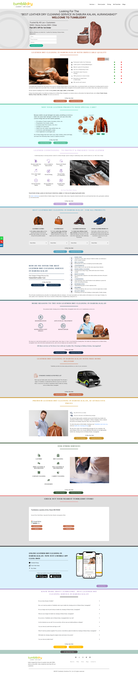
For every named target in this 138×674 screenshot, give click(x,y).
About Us (72, 661)
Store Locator (101, 4)
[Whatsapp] (79, 657)
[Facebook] (76, 657)
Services (92, 4)
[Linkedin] (90, 657)
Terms (82, 661)
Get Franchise (116, 4)
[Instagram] (83, 657)
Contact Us (93, 661)
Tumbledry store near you (101, 424)
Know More (32, 242)
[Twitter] (86, 657)
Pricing (109, 4)
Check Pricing (69, 526)
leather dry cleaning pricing (81, 425)
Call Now (37, 528)
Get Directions (36, 526)
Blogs (124, 4)
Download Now (102, 586)
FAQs (77, 661)
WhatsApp (68, 528)
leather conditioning (35, 196)
